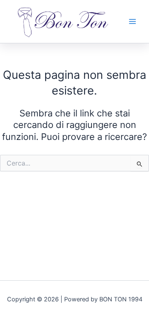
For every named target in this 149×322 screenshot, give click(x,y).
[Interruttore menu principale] (132, 21)
